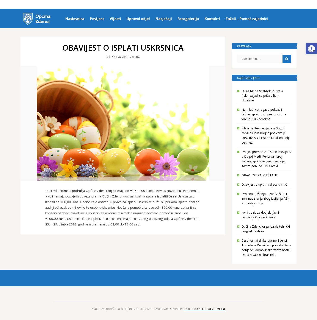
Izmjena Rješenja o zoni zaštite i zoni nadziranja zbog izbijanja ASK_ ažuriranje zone (266, 198)
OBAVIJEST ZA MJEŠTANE (260, 175)
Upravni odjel (138, 18)
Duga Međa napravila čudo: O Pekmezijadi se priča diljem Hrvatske (262, 95)
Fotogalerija (188, 18)
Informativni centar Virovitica (204, 309)
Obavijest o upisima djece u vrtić (264, 184)
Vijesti (115, 18)
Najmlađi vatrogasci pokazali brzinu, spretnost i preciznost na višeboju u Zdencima (264, 114)
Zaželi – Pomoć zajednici (247, 18)
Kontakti (212, 18)
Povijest (97, 18)
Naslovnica (74, 18)
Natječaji (163, 18)
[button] (311, 48)
